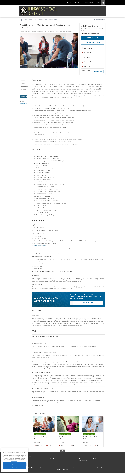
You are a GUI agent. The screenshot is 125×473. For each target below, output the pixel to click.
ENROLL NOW (92, 38)
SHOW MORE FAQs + (37, 405)
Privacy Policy (65, 469)
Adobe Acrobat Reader (40, 245)
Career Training (53, 458)
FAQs (21, 92)
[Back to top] (62, 456)
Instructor (23, 89)
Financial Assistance (83, 460)
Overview (22, 80)
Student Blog (94, 458)
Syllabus (22, 83)
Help (80, 462)
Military (80, 458)
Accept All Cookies (14, 464)
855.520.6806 (23, 103)
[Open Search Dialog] (103, 2)
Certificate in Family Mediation (40, 438)
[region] (14, 460)
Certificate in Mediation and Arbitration (92, 438)
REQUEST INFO (98, 71)
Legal (35, 19)
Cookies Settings (14, 467)
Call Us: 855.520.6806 (99, 19)
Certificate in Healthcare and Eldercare (68, 438)
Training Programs (28, 19)
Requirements (24, 86)
